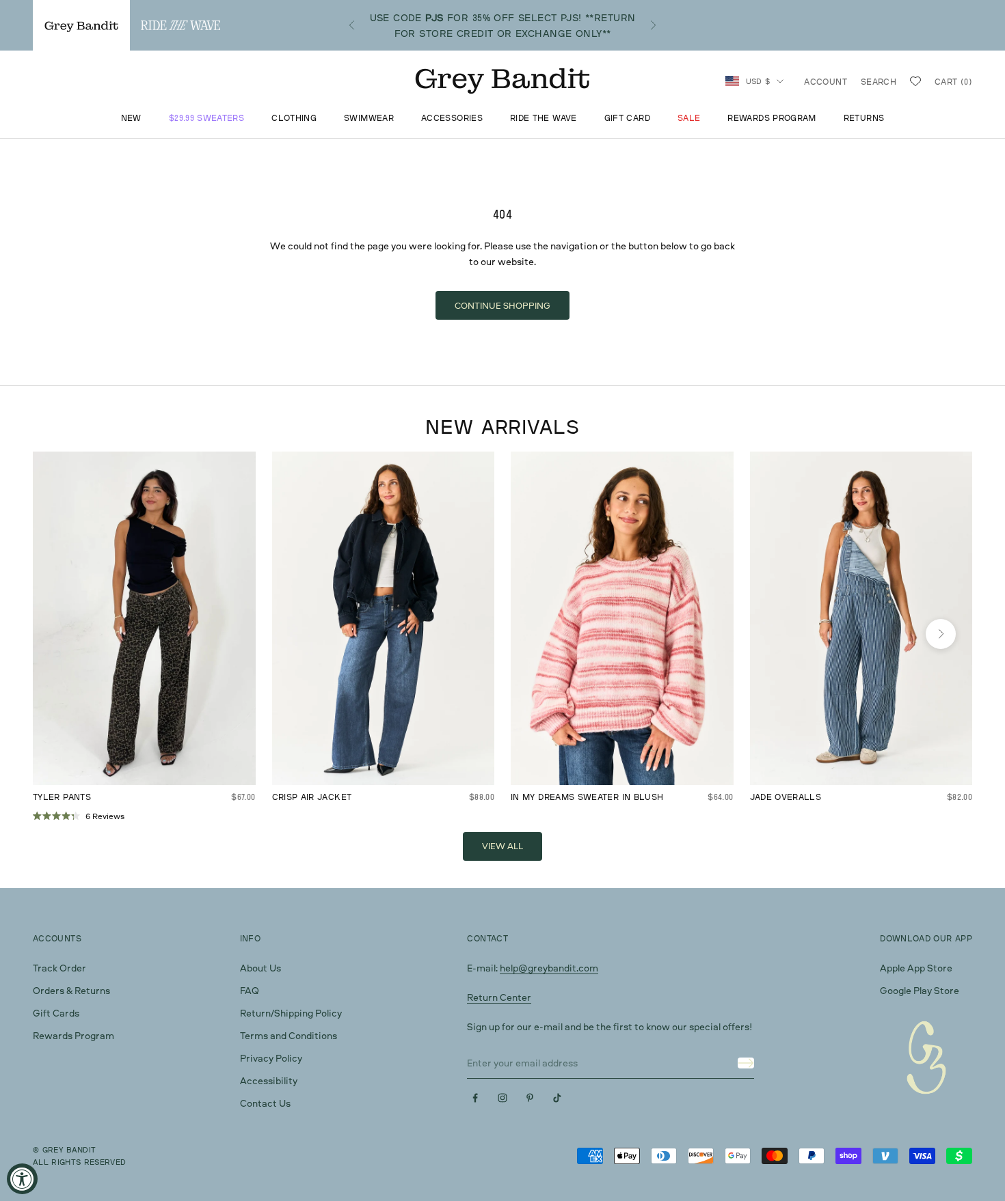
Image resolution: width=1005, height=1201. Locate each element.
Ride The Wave (543, 118)
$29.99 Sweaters (206, 118)
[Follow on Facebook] (475, 1097)
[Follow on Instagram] (502, 1097)
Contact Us (265, 1102)
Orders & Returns (71, 990)
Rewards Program (771, 118)
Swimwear (369, 118)
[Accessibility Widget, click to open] (22, 1178)
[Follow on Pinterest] (530, 1097)
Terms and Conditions (288, 1035)
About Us (260, 967)
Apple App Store (916, 967)
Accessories (452, 118)
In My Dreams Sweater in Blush (587, 797)
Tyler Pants (62, 797)
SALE (689, 118)
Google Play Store (919, 990)
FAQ (249, 990)
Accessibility (268, 1080)
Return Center (499, 997)
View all (502, 846)
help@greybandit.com (549, 967)
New (131, 118)
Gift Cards (56, 1012)
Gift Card (627, 118)
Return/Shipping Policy (291, 1012)
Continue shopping (502, 305)
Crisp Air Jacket (312, 797)
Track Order (59, 967)
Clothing (294, 118)
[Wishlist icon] (915, 81)
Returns (864, 118)
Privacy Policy (271, 1057)
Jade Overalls (786, 797)
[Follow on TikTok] (557, 1097)
